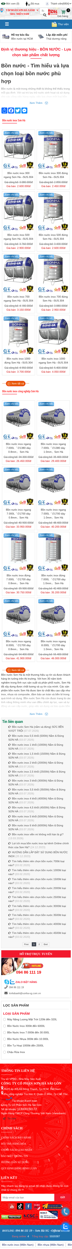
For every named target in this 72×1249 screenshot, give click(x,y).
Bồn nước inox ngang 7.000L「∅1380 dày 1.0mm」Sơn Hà (53, 447)
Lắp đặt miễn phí (22, 34)
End (46, 944)
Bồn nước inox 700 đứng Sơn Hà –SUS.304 (53, 298)
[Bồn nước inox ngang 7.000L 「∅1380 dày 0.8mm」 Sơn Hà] (19, 417)
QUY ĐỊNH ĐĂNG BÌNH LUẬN (19, 1168)
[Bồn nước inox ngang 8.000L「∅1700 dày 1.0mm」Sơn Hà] (53, 614)
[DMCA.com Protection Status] (11, 1218)
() (12, 3)
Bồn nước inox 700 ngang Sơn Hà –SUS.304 (18, 298)
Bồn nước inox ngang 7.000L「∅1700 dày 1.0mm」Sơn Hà (53, 513)
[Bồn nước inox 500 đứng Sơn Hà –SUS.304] (53, 208)
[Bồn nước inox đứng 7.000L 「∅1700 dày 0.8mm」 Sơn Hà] (19, 548)
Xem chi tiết (11, 132)
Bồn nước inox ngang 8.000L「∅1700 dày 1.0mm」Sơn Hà (53, 645)
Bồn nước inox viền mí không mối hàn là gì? (38, 834)
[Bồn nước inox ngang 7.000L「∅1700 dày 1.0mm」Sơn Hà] (53, 483)
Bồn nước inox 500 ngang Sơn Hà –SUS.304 (18, 236)
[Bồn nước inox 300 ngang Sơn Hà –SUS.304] (19, 146)
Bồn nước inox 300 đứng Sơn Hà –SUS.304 (53, 175)
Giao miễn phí (55, 34)
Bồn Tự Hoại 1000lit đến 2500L (25, 1045)
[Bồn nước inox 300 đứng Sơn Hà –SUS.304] (53, 146)
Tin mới (11, 1118)
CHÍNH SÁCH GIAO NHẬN (16, 1150)
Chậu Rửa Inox (16, 1052)
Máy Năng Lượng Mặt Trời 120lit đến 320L (32, 1019)
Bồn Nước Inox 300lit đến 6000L (26, 1025)
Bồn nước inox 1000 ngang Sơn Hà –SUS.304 (53, 360)
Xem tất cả (17, 383)
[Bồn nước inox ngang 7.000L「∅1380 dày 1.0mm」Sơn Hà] (53, 417)
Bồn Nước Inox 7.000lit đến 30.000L (28, 1032)
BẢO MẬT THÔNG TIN (14, 1156)
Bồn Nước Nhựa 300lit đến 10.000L (28, 1038)
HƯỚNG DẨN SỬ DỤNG (15, 1162)
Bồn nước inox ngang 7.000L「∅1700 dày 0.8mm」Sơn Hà (18, 513)
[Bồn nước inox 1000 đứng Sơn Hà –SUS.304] (19, 331)
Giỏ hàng (62, 12)
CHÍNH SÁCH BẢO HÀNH (16, 1137)
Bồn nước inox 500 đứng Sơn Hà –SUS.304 (53, 236)
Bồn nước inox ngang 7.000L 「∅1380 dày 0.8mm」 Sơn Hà (18, 447)
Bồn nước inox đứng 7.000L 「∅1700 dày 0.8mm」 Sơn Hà (18, 579)
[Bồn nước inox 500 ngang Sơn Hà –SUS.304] (19, 208)
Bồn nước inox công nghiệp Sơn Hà (20, 391)
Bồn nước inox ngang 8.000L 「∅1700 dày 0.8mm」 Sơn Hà (18, 645)
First (26, 944)
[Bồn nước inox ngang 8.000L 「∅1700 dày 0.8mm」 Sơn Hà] (19, 614)
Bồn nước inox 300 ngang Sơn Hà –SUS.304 (18, 175)
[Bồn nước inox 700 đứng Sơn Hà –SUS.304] (53, 270)
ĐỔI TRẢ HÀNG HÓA (13, 1143)
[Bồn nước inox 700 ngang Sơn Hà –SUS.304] (19, 270)
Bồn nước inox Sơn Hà (13, 120)
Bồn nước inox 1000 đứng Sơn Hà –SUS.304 (18, 360)
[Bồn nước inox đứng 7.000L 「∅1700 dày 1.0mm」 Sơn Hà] (53, 548)
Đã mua (35, 3)
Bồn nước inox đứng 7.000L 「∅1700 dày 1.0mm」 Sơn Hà (53, 579)
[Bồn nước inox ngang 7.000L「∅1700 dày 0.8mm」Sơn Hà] (19, 483)
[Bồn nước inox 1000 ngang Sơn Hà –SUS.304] (53, 331)
